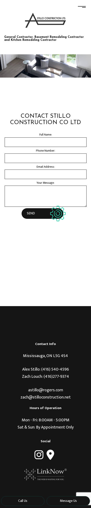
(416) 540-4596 (55, 369)
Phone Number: (45, 150)
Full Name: (45, 134)
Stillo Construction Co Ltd (39, 32)
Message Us (68, 501)
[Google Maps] (50, 455)
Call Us (22, 501)
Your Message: (45, 183)
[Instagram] (38, 455)
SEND (31, 213)
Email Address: (46, 166)
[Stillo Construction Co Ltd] (45, 20)
